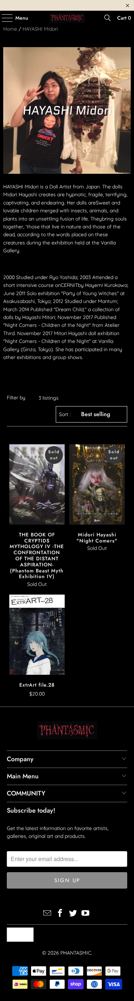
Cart (124, 17)
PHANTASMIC (75, 953)
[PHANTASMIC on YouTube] (85, 913)
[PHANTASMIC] (67, 18)
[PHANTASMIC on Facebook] (60, 913)
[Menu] (3, 18)
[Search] (107, 18)
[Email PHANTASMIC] (47, 913)
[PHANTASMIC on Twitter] (73, 913)
